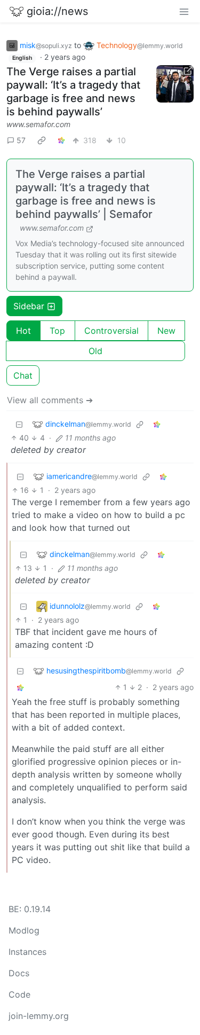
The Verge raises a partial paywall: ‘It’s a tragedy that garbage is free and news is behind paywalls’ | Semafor (85, 194)
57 (21, 140)
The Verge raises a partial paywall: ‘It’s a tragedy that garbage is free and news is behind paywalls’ (73, 91)
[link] (41, 140)
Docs (19, 973)
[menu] (184, 11)
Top (57, 330)
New (166, 330)
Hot (23, 330)
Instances (27, 951)
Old (95, 351)
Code (19, 994)
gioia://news (57, 11)
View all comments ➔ (50, 400)
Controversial (111, 330)
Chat (23, 375)
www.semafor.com (38, 124)
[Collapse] (19, 423)
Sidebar (28, 306)
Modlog (24, 930)
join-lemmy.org (39, 1015)
